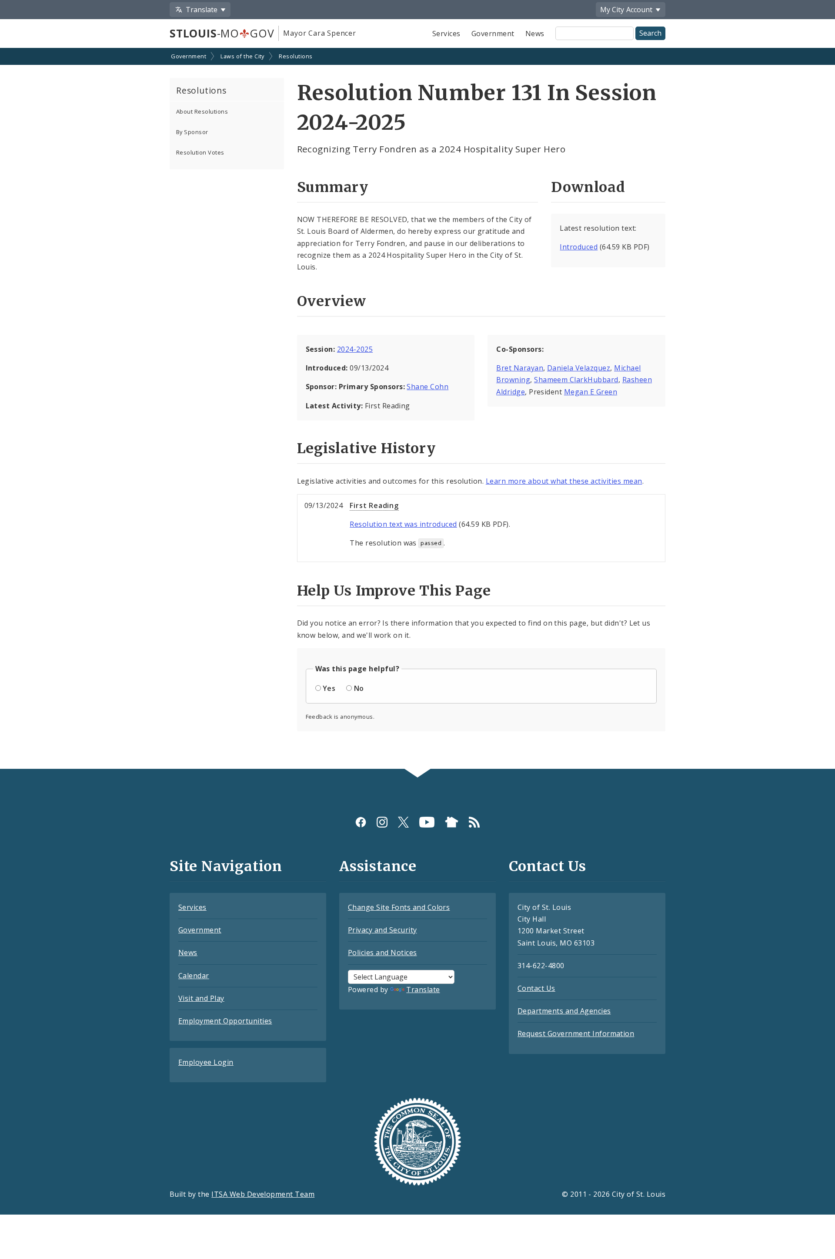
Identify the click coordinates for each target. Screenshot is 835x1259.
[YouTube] (426, 822)
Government (492, 33)
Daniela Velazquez (578, 368)
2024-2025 (355, 349)
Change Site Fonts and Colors (399, 907)
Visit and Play (201, 998)
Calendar (193, 975)
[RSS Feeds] (474, 822)
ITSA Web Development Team (262, 1194)
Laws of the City (242, 56)
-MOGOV (222, 33)
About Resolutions (202, 111)
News (534, 33)
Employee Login (206, 1062)
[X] (403, 822)
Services (446, 33)
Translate (423, 989)
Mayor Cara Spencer (319, 33)
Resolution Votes (200, 152)
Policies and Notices (382, 952)
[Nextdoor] (451, 822)
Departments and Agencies (564, 1011)
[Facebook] (360, 822)
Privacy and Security (382, 930)
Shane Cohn (427, 386)
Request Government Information (576, 1033)
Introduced (579, 247)
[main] (417, 409)
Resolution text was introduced (403, 524)
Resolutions (295, 56)
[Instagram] (382, 822)
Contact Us (536, 988)
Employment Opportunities (225, 1021)
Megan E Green (590, 392)
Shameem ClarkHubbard (576, 379)
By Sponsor (192, 132)
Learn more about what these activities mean (564, 481)
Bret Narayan (519, 368)
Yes (329, 688)
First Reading (374, 505)
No (359, 688)
